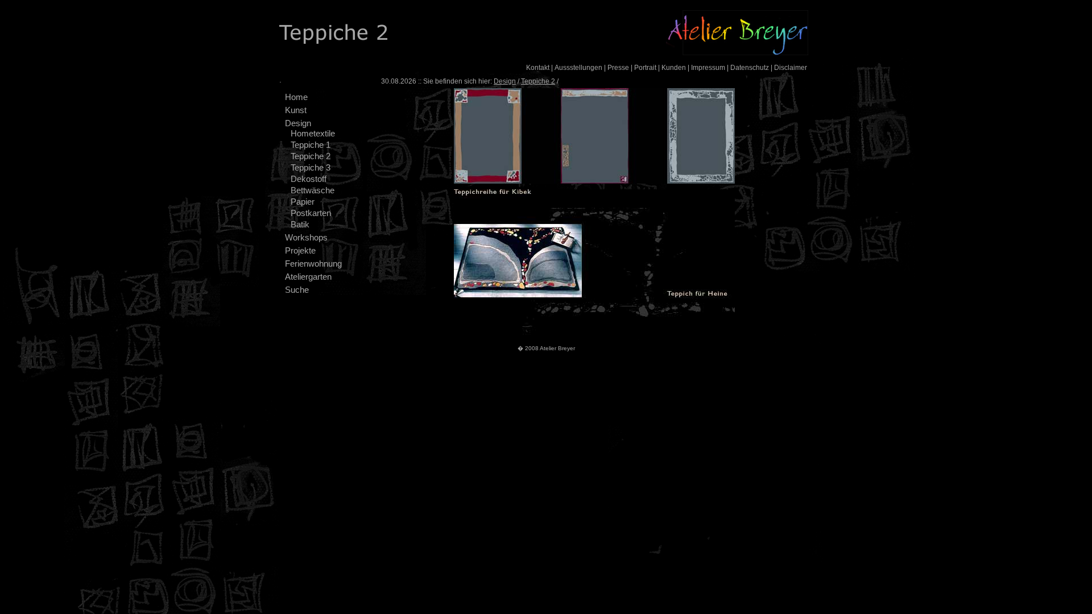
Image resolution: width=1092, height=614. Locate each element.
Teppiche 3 (310, 167)
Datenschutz (749, 68)
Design (298, 123)
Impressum (708, 68)
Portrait (645, 68)
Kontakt (537, 68)
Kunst (296, 110)
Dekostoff (308, 179)
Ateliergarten (308, 276)
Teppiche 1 (310, 145)
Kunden (673, 68)
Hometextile (313, 133)
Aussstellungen (578, 68)
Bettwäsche (312, 190)
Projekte (300, 250)
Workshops (306, 237)
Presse (618, 68)
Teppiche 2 (310, 156)
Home (296, 97)
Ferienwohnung (313, 263)
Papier (303, 201)
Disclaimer (790, 68)
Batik (300, 224)
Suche (297, 289)
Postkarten (311, 213)
